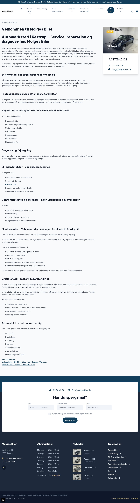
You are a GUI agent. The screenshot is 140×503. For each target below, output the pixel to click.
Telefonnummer (62, 403)
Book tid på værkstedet (84, 10)
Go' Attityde (134, 498)
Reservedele (99, 9)
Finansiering (42, 9)
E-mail (88, 403)
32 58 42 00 (117, 65)
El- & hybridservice (57, 10)
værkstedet (56, 475)
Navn (29, 403)
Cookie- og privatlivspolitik (120, 498)
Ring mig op (70, 420)
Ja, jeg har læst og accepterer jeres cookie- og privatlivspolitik (71, 414)
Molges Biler (6, 22)
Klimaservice (10, 184)
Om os (111, 10)
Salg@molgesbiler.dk (121, 69)
